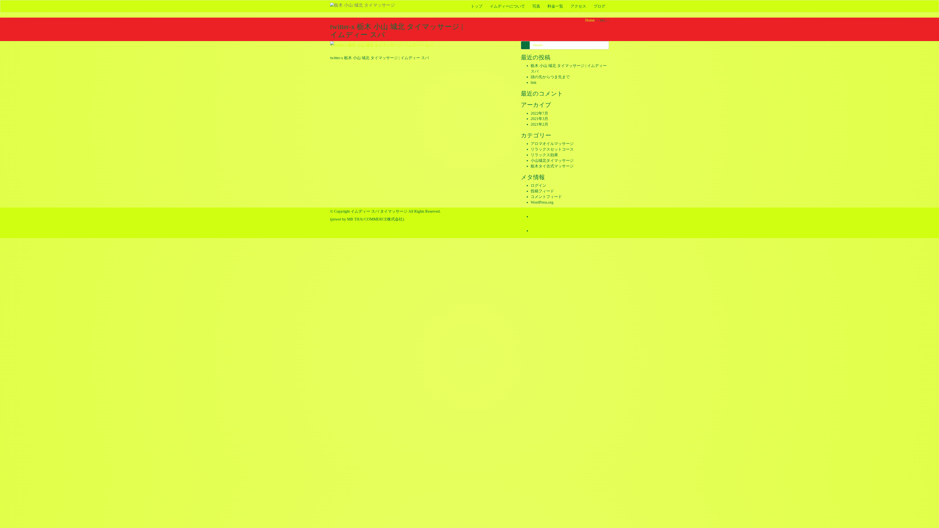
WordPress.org (542, 202)
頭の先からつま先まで (550, 77)
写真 (536, 6)
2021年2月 (539, 124)
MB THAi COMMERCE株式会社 (375, 219)
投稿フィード (542, 191)
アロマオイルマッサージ (552, 144)
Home (590, 20)
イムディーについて (507, 6)
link (534, 82)
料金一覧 (555, 6)
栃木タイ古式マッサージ (552, 166)
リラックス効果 (544, 155)
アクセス (578, 6)
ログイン (538, 185)
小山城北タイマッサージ (552, 160)
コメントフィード (546, 197)
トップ (476, 6)
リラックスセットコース (552, 149)
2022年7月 (539, 113)
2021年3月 (539, 119)
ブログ (599, 6)
